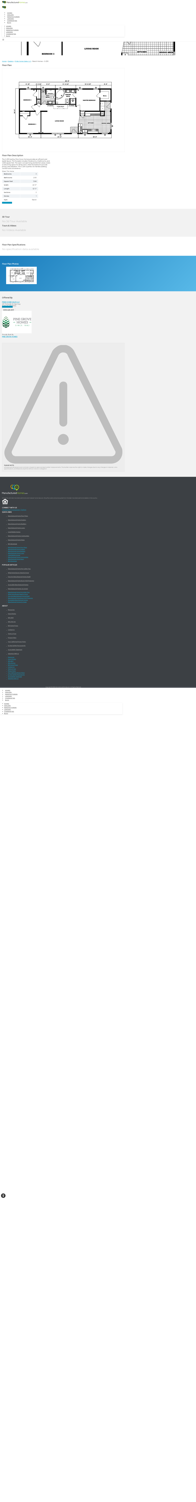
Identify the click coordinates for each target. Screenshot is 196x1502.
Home (4, 61)
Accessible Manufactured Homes (18, 585)
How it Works (12, 614)
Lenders (10, 19)
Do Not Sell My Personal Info (17, 646)
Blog (9, 22)
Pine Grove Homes (9, 337)
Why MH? (11, 618)
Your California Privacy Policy (17, 642)
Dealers (10, 15)
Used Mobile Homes (14, 532)
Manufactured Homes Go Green (18, 589)
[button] (26, 171)
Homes (9, 13)
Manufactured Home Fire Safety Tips (19, 569)
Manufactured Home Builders (17, 524)
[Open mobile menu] (3, 40)
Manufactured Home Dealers (17, 520)
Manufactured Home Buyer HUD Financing (21, 581)
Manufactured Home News (16, 540)
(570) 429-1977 (8, 310)
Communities (12, 21)
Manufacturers (13, 17)
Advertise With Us (13, 654)
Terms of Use (12, 634)
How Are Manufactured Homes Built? (19, 577)
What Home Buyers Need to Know (18, 573)
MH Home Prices (13, 626)
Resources (11, 610)
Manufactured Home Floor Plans (18, 516)
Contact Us (11, 630)
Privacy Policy (12, 638)
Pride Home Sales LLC (23, 61)
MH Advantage (12, 544)
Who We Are (12, 622)
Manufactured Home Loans (16, 528)
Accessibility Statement (15, 650)
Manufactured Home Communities (18, 536)
